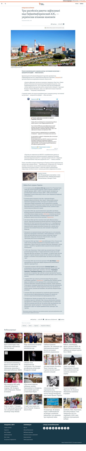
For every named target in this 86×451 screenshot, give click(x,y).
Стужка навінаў (7, 427)
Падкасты (6, 430)
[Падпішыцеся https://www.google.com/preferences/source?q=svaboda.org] (44, 428)
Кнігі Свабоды (7, 432)
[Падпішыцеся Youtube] (53, 428)
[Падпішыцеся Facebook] (47, 428)
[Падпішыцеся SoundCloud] (59, 428)
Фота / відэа (7, 437)
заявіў (40, 241)
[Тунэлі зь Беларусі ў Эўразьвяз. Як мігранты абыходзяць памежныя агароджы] (73, 381)
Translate (83, 0)
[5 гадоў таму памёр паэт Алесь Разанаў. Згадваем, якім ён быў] (33, 399)
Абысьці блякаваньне (28, 430)
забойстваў (46, 214)
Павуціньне (40, 280)
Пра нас (25, 427)
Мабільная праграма (28, 432)
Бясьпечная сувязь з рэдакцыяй (31, 434)
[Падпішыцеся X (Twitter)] (50, 428)
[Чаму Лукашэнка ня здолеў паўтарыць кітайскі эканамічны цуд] (33, 338)
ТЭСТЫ (76, 3)
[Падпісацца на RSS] (68, 428)
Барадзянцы (50, 217)
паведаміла (58, 77)
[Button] (54, 24)
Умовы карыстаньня (28, 439)
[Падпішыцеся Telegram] (65, 428)
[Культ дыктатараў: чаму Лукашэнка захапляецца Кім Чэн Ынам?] (13, 338)
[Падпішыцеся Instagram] (62, 428)
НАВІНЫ (81, 3)
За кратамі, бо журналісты (10, 439)
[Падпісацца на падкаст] (56, 428)
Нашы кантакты (27, 437)
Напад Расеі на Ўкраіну (28, 7)
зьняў (57, 260)
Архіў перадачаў (8, 434)
